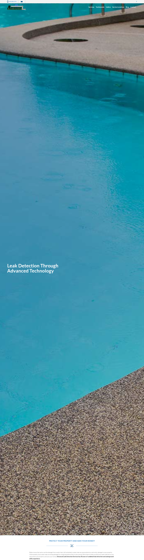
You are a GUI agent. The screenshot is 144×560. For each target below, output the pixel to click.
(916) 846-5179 (12, 1)
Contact (133, 7)
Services (91, 7)
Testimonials (100, 7)
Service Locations (118, 7)
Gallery (108, 7)
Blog (127, 7)
